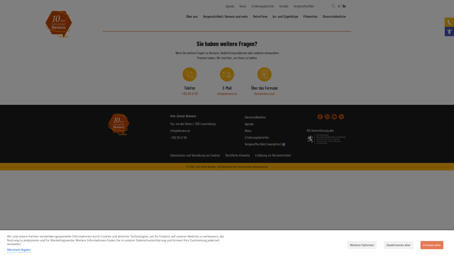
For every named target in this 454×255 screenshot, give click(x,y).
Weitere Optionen (362, 245)
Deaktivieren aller (398, 245)
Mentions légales (19, 250)
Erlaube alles (432, 245)
